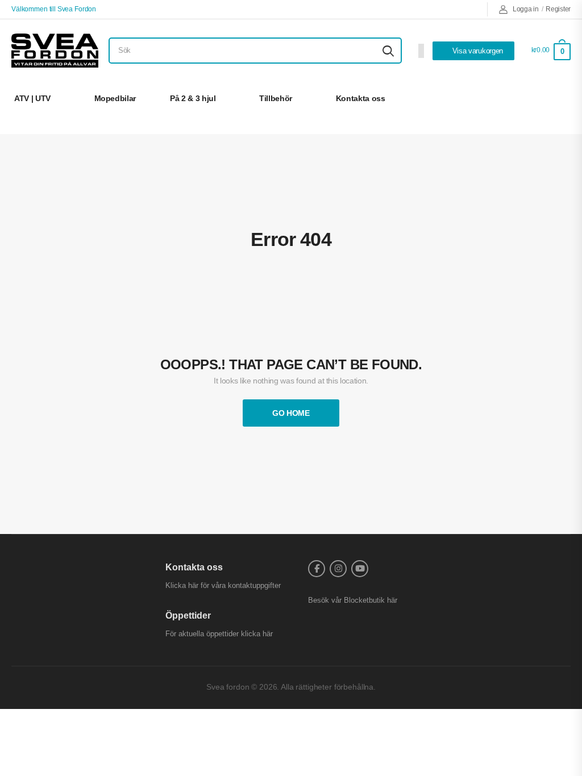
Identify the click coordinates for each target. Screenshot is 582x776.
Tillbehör (275, 98)
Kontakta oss (360, 98)
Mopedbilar (115, 98)
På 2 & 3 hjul (192, 98)
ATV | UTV (32, 98)
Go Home (291, 413)
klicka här (257, 633)
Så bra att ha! (529, 98)
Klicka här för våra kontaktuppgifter (223, 585)
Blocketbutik (364, 600)
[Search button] (388, 50)
